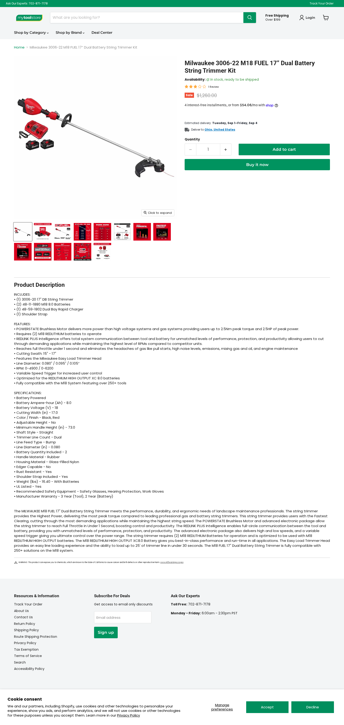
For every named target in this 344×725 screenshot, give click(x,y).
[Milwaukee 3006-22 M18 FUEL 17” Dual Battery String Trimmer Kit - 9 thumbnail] (162, 232)
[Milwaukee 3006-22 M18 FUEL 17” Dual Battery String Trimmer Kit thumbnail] (23, 232)
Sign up (106, 632)
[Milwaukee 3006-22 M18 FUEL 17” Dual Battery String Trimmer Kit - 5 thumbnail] (102, 232)
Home (19, 47)
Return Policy (24, 623)
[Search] (249, 17)
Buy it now (257, 164)
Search (20, 662)
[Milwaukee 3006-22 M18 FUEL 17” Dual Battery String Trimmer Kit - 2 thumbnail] (42, 232)
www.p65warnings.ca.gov (171, 562)
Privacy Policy (128, 715)
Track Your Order (321, 3)
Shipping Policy (26, 630)
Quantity (192, 139)
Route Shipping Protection (35, 636)
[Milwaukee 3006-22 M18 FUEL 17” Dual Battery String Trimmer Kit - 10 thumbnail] (23, 251)
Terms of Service (28, 655)
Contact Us (23, 617)
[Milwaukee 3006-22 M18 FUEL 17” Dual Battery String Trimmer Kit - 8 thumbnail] (142, 232)
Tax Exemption (26, 649)
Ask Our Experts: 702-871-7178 (27, 3)
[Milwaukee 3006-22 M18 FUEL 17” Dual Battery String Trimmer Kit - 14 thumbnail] (102, 251)
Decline (312, 707)
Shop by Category (30, 32)
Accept (267, 707)
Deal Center (101, 32)
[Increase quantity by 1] (226, 149)
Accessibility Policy (29, 668)
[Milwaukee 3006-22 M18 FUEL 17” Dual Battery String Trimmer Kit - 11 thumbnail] (42, 251)
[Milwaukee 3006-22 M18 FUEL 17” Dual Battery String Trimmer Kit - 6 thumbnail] (122, 232)
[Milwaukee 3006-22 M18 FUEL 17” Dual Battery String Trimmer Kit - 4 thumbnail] (82, 232)
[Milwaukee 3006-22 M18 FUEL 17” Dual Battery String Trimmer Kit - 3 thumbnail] (62, 232)
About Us (21, 610)
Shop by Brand (69, 32)
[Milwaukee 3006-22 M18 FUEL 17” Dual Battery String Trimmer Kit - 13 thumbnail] (82, 251)
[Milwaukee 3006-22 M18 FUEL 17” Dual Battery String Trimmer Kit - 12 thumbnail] (62, 251)
